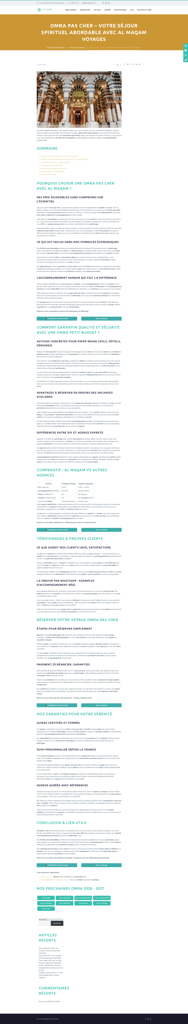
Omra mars (46, 908)
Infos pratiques (120, 10)
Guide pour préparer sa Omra (54, 880)
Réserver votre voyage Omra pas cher (54, 168)
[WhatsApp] (109, 3)
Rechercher (43, 919)
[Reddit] (139, 64)
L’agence (107, 10)
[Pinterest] (131, 64)
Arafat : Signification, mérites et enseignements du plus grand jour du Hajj (51, 967)
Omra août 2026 (64, 898)
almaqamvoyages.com (88, 3)
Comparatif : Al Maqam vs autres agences (55, 162)
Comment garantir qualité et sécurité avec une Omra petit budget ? (64, 159)
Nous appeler (101, 318)
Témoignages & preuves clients (52, 165)
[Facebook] (103, 3)
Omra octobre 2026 (102, 898)
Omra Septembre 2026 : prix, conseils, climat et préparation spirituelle (49, 950)
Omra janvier (83, 903)
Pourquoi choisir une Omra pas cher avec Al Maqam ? (60, 156)
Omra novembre (46, 903)
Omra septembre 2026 (83, 898)
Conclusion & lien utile (48, 174)
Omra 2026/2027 (70, 10)
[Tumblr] (134, 64)
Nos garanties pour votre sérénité (52, 171)
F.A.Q (132, 10)
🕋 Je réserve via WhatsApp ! (57, 318)
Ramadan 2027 (85, 10)
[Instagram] (106, 3)
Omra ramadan (101, 903)
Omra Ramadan (46, 877)
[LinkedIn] (136, 64)
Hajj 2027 (97, 10)
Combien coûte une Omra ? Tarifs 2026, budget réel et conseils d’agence (50, 975)
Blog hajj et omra (144, 10)
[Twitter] (128, 64)
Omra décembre (64, 903)
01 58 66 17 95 (74, 3)
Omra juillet (46, 898)
